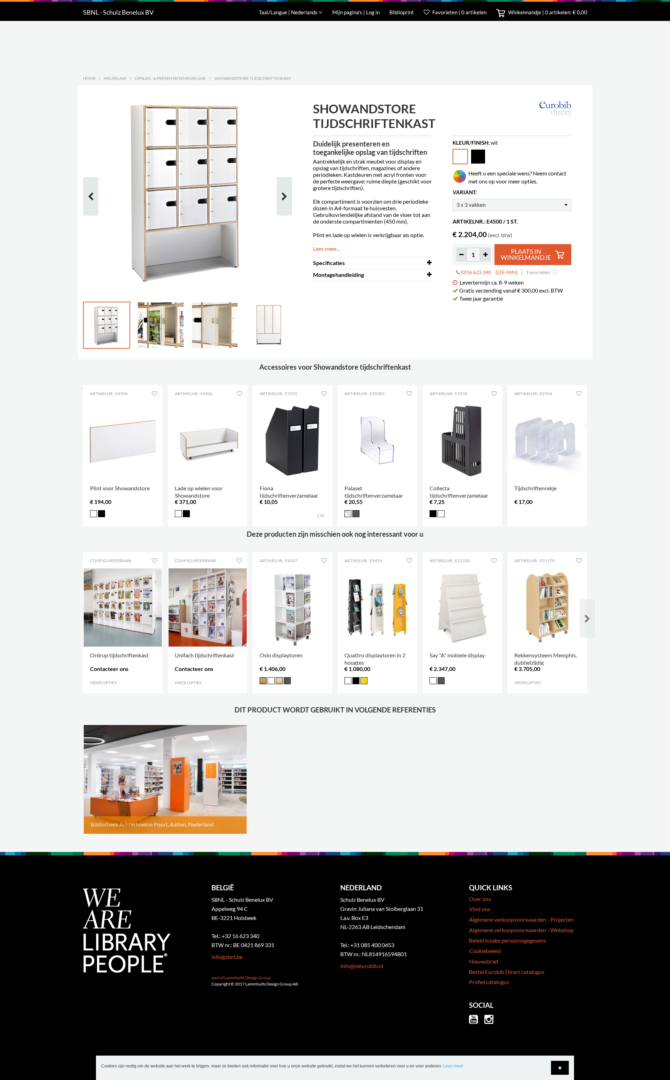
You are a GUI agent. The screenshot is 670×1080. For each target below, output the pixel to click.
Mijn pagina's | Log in (356, 12)
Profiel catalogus (489, 982)
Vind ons (479, 909)
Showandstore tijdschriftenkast (252, 78)
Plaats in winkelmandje (526, 255)
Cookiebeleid (485, 950)
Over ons (480, 899)
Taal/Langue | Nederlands (289, 12)
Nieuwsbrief (483, 961)
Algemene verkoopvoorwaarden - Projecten (521, 919)
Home (89, 78)
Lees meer (453, 1066)
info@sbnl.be (227, 956)
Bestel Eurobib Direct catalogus (506, 971)
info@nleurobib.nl (361, 965)
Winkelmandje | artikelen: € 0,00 (547, 12)
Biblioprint (401, 12)
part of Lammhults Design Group (241, 977)
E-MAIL (509, 272)
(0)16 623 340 (475, 272)
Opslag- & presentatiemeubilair (170, 78)
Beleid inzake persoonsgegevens (507, 940)
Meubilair (115, 78)
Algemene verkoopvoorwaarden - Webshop (521, 930)
